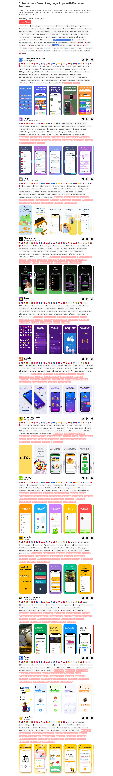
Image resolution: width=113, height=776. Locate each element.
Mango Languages (33, 597)
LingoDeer (29, 717)
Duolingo (28, 477)
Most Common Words (34, 59)
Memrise (28, 537)
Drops (26, 298)
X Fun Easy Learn (32, 417)
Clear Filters (25, 22)
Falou (26, 657)
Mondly (27, 358)
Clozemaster (30, 238)
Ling (26, 178)
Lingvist (27, 118)
